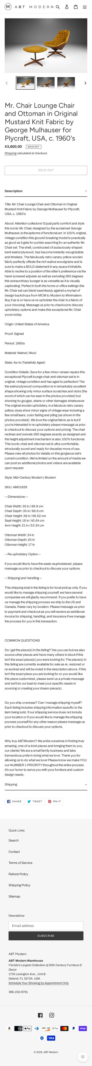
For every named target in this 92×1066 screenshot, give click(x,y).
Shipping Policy (19, 885)
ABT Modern (51, 1052)
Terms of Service (20, 863)
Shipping (10, 153)
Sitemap (14, 896)
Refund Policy (18, 874)
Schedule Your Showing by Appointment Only (39, 983)
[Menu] (84, 6)
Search (14, 840)
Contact (14, 851)
